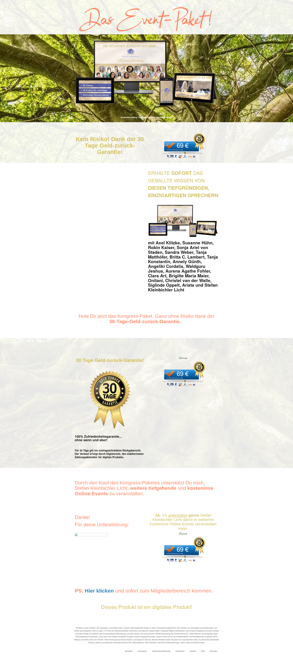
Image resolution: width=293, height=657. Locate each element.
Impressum (142, 651)
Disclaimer (180, 651)
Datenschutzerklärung (161, 651)
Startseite (129, 651)
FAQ (203, 651)
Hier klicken (99, 591)
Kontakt (193, 651)
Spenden (213, 651)
